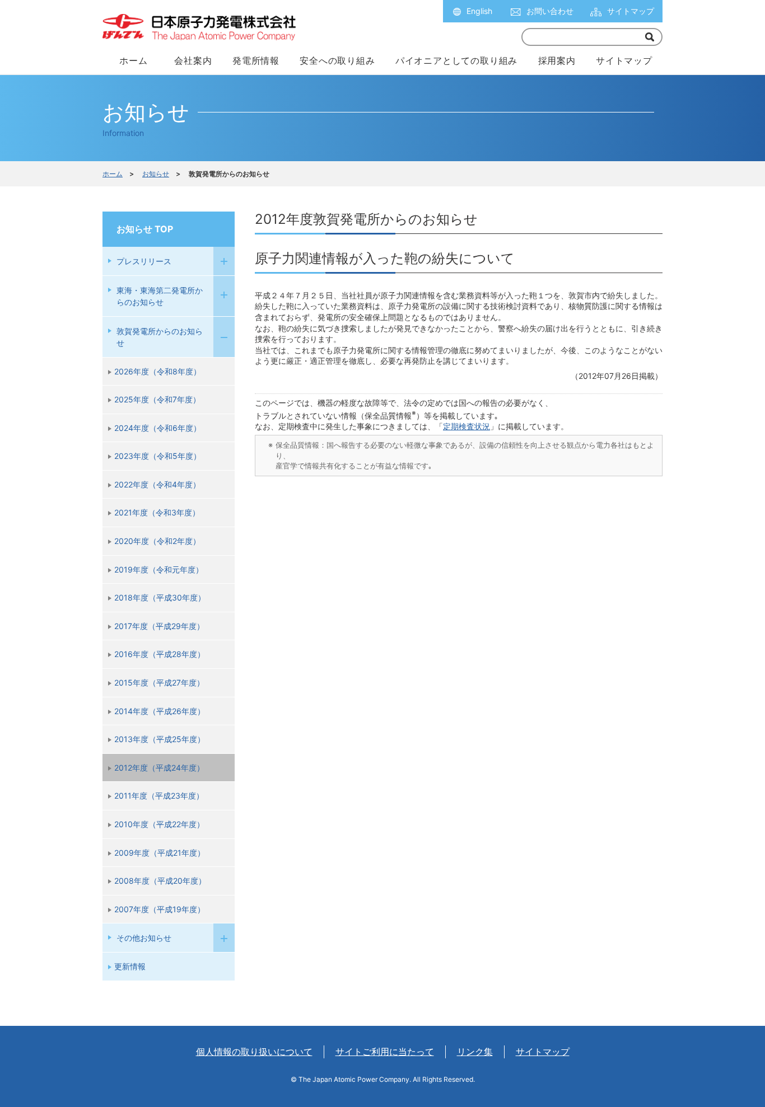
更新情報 (130, 966)
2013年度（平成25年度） (159, 739)
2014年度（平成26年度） (159, 711)
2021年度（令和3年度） (157, 512)
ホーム (112, 174)
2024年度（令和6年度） (157, 428)
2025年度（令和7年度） (157, 399)
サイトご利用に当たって (384, 1051)
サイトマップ (630, 11)
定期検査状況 (466, 426)
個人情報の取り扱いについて (254, 1051)
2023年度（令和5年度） (157, 456)
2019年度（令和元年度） (158, 569)
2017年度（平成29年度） (159, 626)
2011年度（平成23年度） (159, 795)
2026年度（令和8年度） (157, 371)
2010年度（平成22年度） (159, 824)
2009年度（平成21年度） (159, 852)
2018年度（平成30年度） (160, 597)
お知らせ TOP (144, 228)
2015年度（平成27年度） (159, 682)
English (479, 11)
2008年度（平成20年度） (160, 880)
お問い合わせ (549, 11)
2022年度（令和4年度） (157, 484)
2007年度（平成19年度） (159, 909)
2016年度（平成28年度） (159, 654)
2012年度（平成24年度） (159, 767)
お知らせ (155, 174)
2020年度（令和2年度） (157, 541)
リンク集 (475, 1051)
